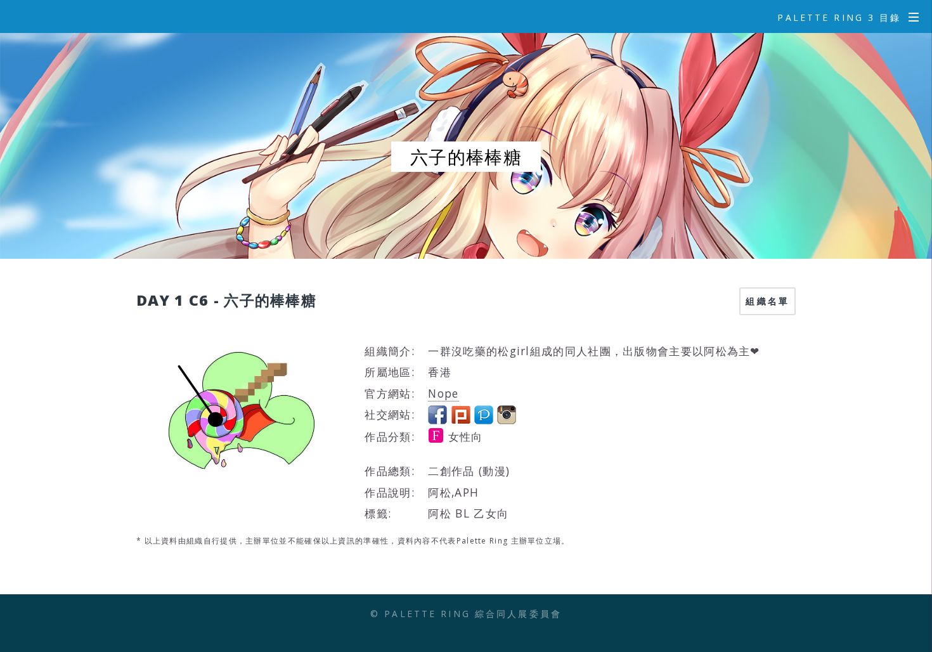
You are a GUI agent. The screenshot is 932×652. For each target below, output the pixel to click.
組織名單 (767, 301)
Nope (443, 393)
